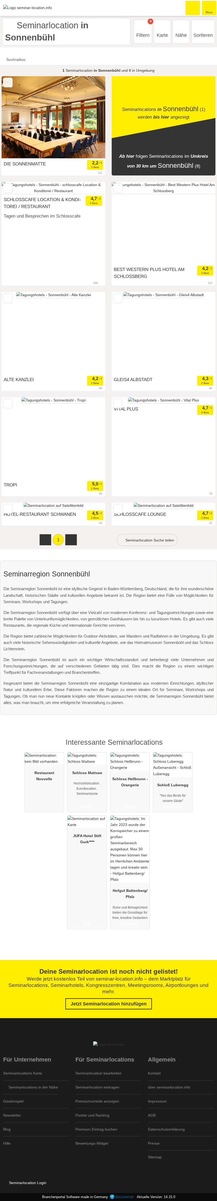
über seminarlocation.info (169, 1087)
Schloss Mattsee (87, 773)
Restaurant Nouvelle (44, 776)
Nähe (181, 35)
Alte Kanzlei (19, 379)
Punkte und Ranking (92, 1115)
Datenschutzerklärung (166, 1129)
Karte (162, 35)
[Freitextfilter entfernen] (192, 7)
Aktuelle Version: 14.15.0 (156, 1197)
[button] (45, 539)
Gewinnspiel (13, 1101)
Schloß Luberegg (172, 785)
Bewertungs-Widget (91, 1143)
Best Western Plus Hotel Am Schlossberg (149, 273)
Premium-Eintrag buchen (96, 1129)
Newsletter (12, 1115)
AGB (152, 1115)
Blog (7, 1129)
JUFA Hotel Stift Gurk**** (87, 839)
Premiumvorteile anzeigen (97, 1101)
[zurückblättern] (15, 188)
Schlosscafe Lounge (140, 514)
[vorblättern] (92, 188)
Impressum (157, 1101)
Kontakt (154, 1073)
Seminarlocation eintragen (97, 1087)
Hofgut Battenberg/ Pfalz (130, 893)
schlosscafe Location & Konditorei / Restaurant (42, 203)
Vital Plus (126, 409)
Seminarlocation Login (27, 1183)
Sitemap (155, 1157)
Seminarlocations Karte (22, 1073)
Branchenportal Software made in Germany (74, 1197)
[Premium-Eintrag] (206, 747)
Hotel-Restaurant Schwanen (40, 514)
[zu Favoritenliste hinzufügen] (8, 82)
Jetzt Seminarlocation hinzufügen (109, 1003)
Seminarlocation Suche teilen (149, 540)
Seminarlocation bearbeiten (98, 1073)
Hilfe (7, 1143)
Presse (154, 1143)
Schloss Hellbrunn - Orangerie (130, 782)
